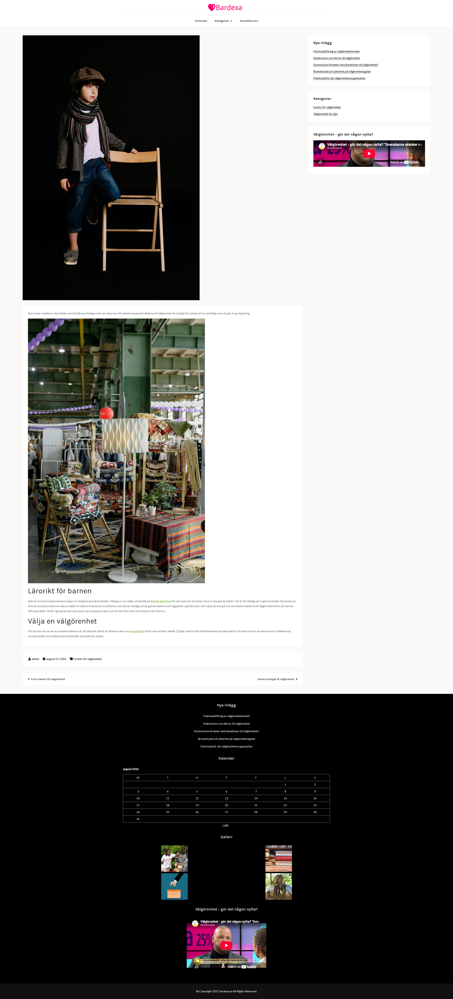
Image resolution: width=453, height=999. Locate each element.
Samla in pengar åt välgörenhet (275, 679)
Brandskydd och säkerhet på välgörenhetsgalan (342, 71)
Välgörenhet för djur (325, 113)
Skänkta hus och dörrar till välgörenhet (336, 58)
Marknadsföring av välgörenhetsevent (336, 51)
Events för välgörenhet (88, 658)
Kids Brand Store (160, 601)
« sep (225, 825)
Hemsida (201, 20)
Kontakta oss (249, 20)
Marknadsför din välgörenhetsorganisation (339, 78)
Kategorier (221, 20)
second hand (137, 631)
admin (35, 658)
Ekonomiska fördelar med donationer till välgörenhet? (346, 64)
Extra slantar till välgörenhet (48, 679)
